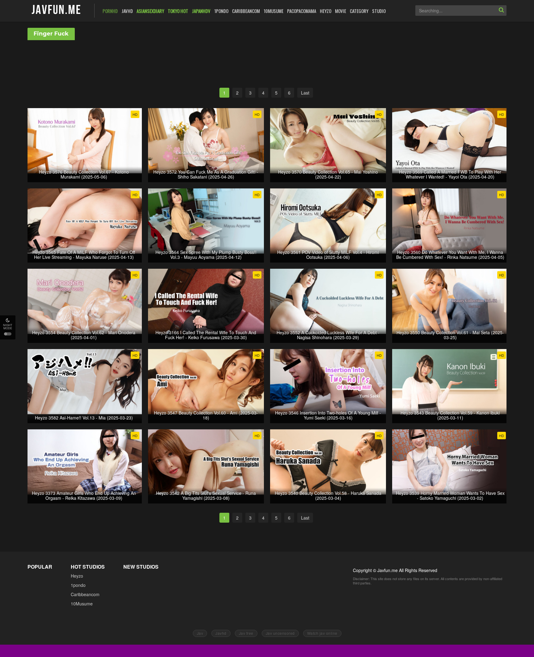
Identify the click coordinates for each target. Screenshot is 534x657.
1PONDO (221, 10)
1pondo (78, 585)
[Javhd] (56, 10)
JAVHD (127, 10)
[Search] (501, 10)
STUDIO (379, 10)
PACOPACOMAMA (301, 10)
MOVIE (340, 10)
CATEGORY (359, 10)
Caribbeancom (85, 594)
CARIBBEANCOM (246, 10)
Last (305, 93)
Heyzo (77, 576)
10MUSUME (273, 10)
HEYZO (325, 10)
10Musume (82, 603)
